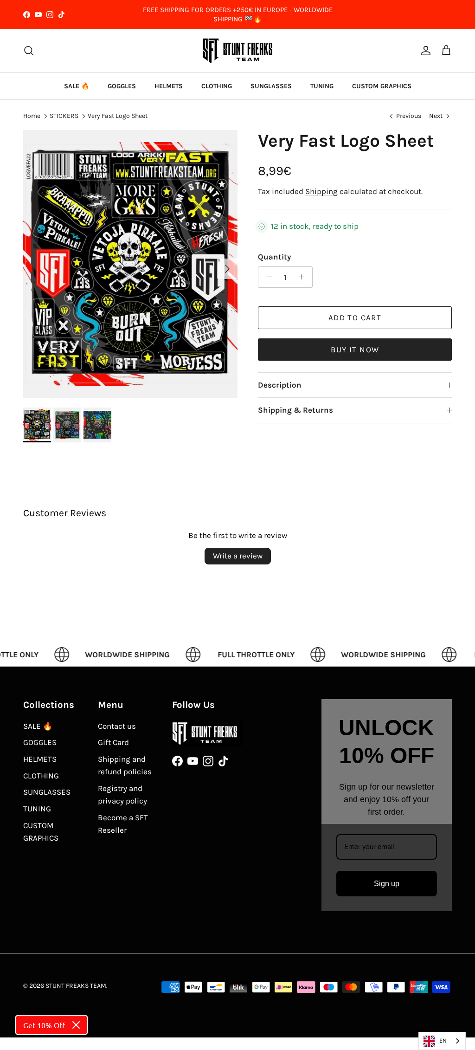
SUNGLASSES (271, 86)
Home (31, 116)
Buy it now (355, 349)
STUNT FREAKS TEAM (75, 986)
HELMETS (168, 86)
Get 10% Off (44, 1025)
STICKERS (64, 116)
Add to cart (354, 317)
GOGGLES (122, 86)
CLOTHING (216, 86)
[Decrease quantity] (266, 277)
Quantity (274, 256)
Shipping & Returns (295, 410)
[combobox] (442, 1041)
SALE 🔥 (76, 86)
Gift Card (113, 742)
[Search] (28, 50)
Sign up (386, 884)
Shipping (321, 191)
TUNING (322, 86)
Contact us (117, 726)
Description (280, 384)
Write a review (238, 555)
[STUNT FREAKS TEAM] (237, 51)
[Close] (76, 1025)
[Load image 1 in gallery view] (130, 264)
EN (443, 1040)
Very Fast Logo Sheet (118, 116)
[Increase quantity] (303, 277)
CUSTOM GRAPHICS (381, 86)
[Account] (424, 50)
